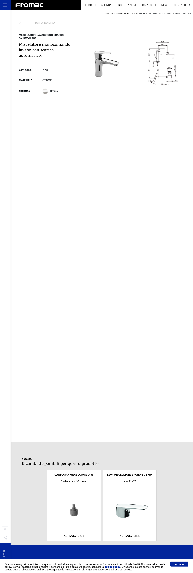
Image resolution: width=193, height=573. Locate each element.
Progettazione (127, 4)
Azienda (106, 4)
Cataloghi (149, 4)
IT (5, 529)
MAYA (134, 13)
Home (108, 13)
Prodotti (90, 4)
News (164, 4)
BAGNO (126, 13)
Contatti (180, 4)
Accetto (179, 564)
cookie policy (112, 566)
